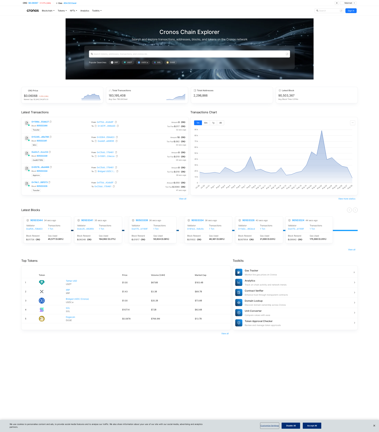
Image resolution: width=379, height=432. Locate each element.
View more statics (346, 198)
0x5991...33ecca (106, 156)
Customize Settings (269, 425)
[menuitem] (48, 10)
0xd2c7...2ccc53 (40, 152)
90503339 (42, 156)
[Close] (374, 425)
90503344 (42, 125)
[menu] (84, 10)
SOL (68, 308)
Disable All (291, 425)
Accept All (312, 425)
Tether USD (71, 281)
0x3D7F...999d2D (106, 126)
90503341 (42, 140)
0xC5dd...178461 (105, 152)
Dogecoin (70, 317)
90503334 (42, 171)
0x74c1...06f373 (40, 182)
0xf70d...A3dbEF (105, 122)
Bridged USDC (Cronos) (77, 299)
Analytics (84, 10)
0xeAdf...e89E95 (106, 141)
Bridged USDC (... (106, 171)
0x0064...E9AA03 (105, 137)
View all (182, 198)
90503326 (42, 186)
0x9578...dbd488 (40, 167)
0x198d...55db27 (40, 121)
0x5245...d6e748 (40, 137)
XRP (68, 290)
